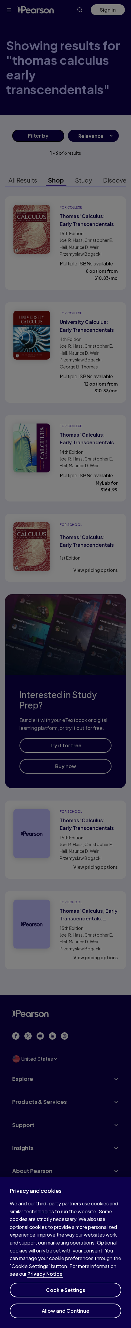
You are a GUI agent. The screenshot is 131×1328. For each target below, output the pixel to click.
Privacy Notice (44, 1274)
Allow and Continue (65, 1311)
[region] (65, 1252)
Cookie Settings (65, 1290)
